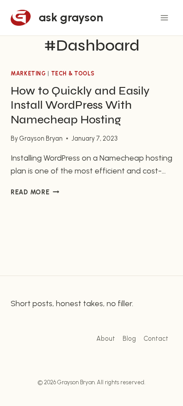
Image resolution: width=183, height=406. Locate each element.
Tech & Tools (73, 73)
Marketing (28, 73)
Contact (155, 339)
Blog (129, 339)
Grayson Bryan (41, 138)
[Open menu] (164, 17)
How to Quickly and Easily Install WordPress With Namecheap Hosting (80, 105)
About (105, 339)
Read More (35, 192)
